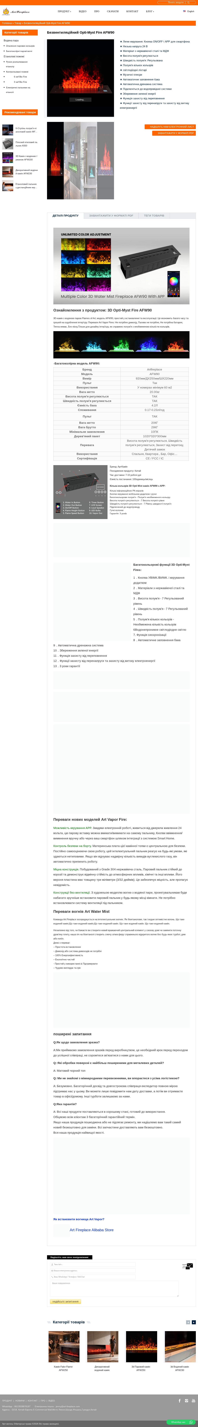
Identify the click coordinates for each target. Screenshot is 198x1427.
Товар (17, 23)
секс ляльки (66, 1424)
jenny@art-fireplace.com (68, 1406)
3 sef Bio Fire (20, 82)
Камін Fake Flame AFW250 (63, 1368)
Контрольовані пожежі (17, 71)
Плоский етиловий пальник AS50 (26, 144)
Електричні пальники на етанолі (18, 89)
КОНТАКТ (132, 11)
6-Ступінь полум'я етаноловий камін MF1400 (27, 130)
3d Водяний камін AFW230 (179, 1368)
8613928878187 (22, 1406)
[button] (20, 120)
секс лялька (78, 1424)
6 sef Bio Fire (20, 76)
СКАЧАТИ (113, 11)
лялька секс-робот (94, 1424)
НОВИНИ (20, 1400)
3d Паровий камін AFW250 (141, 1368)
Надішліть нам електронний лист (172, 126)
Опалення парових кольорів (20, 46)
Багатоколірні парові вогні (19, 51)
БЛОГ (149, 11)
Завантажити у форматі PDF (176, 133)
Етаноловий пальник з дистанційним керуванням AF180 (26, 186)
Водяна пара (11, 40)
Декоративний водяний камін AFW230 (27, 172)
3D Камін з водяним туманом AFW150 (26, 158)
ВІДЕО (82, 11)
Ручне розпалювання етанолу (17, 64)
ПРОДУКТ (63, 11)
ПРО (96, 11)
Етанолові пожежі (14, 56)
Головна (7, 23)
